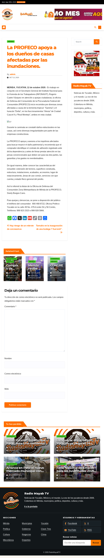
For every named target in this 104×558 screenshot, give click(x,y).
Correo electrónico (12, 374)
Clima (43, 534)
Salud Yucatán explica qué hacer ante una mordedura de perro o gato (26, 443)
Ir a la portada (30, 506)
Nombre (8, 358)
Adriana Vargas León (12, 277)
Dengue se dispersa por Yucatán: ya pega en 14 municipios (74, 443)
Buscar (96, 543)
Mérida (11, 41)
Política (6, 529)
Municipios (11, 464)
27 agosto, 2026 (65, 475)
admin (12, 74)
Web (6, 389)
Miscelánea (8, 540)
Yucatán (44, 523)
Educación (11, 259)
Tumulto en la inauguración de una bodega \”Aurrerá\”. (49, 227)
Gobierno (55, 259)
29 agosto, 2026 (15, 447)
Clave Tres (46, 529)
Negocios (26, 534)
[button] (95, 27)
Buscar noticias (70, 537)
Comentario (10, 306)
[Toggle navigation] (50, 27)
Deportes (26, 540)
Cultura (6, 534)
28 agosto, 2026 (15, 475)
